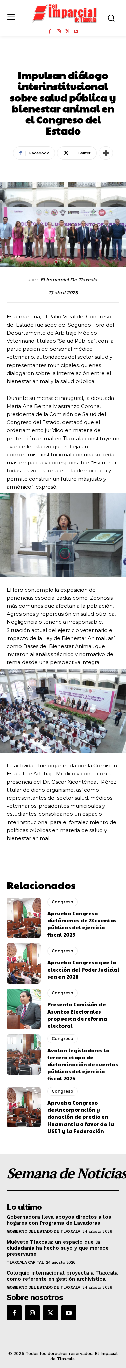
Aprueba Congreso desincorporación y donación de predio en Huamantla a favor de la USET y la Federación (80, 1116)
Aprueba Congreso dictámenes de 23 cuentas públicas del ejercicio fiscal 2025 (82, 924)
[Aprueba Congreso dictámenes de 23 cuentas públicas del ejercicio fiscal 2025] (24, 918)
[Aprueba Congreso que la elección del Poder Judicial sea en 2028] (24, 963)
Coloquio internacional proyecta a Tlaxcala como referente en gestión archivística (62, 1276)
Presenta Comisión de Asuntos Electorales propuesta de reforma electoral (77, 1015)
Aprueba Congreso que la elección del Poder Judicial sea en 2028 (83, 969)
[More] (106, 153)
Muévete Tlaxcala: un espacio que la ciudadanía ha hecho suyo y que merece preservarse (58, 1248)
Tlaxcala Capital (25, 1262)
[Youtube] (76, 32)
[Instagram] (59, 32)
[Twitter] (68, 32)
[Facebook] (50, 32)
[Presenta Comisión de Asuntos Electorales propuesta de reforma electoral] (24, 1009)
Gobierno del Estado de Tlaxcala (43, 1231)
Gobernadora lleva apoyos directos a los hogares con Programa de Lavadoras (59, 1220)
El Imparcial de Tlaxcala (68, 280)
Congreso (63, 60)
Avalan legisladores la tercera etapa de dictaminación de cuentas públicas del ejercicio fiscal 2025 (82, 1064)
